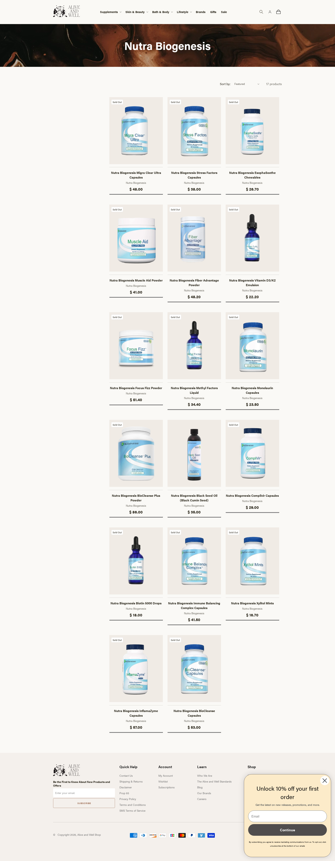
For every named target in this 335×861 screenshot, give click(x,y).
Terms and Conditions (132, 805)
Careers (201, 799)
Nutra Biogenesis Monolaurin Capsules (252, 390)
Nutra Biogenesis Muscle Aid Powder (136, 280)
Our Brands (204, 793)
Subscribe (84, 803)
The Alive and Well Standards (214, 781)
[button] (110, 12)
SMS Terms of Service (132, 810)
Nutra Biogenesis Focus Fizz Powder (136, 388)
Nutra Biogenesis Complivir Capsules (252, 495)
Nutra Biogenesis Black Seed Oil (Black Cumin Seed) (194, 497)
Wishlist (163, 781)
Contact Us (126, 775)
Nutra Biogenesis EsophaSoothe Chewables (252, 175)
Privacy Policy (127, 799)
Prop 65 (124, 793)
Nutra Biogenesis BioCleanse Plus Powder (136, 497)
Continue (287, 829)
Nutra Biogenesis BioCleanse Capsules (194, 713)
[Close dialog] (325, 780)
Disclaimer (125, 787)
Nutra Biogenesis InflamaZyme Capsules (136, 713)
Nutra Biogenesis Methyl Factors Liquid (194, 390)
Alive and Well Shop (89, 835)
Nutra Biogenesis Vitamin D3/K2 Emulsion (252, 282)
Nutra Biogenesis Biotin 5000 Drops (136, 603)
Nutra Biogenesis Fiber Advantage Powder (194, 282)
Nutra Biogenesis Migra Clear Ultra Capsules (136, 175)
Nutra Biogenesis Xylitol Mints (252, 603)
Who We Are (204, 775)
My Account (165, 775)
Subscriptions (166, 787)
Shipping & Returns (131, 781)
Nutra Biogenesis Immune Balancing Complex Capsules (194, 605)
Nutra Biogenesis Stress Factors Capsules (194, 175)
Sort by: (225, 84)
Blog (200, 787)
